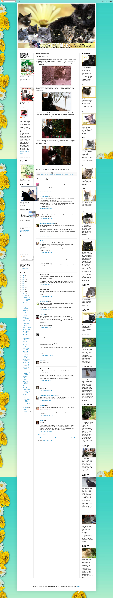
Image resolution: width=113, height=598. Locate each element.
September (26, 411)
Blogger (78, 586)
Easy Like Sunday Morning (25, 307)
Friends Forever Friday (27, 314)
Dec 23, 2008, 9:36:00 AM (46, 296)
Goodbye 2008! (26, 297)
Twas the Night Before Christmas (26, 322)
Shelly (41, 420)
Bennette (42, 174)
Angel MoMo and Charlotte (46, 385)
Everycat (42, 314)
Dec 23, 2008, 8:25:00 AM (46, 236)
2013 (23, 283)
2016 (23, 277)
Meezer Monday (27, 327)
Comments (25, 259)
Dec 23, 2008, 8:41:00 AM (46, 270)
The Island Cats (44, 301)
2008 (23, 293)
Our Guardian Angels (48, 48)
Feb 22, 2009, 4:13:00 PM (46, 431)
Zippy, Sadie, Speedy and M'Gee (48, 395)
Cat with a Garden (44, 196)
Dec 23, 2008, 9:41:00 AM (46, 309)
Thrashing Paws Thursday (27, 392)
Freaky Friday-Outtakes (26, 360)
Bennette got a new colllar (50, 174)
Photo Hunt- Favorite (26, 357)
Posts (23, 256)
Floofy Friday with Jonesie (26, 388)
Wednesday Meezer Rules (26, 369)
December (25, 295)
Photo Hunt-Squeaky (26, 311)
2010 (23, 289)
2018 (23, 275)
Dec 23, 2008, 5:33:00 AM (46, 192)
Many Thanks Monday (26, 349)
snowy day (71, 174)
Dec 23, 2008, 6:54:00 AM (46, 218)
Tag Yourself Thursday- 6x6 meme (26, 364)
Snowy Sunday (26, 329)
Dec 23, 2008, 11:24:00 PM (46, 400)
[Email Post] (52, 172)
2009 (23, 291)
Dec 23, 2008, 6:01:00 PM (46, 380)
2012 (23, 285)
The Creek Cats (44, 240)
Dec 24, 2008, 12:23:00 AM (46, 415)
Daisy (41, 360)
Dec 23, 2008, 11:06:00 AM (46, 355)
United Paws (76, 48)
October (25, 409)
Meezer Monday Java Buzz (27, 404)
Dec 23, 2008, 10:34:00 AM (46, 327)
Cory (23, 117)
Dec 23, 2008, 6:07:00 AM (46, 208)
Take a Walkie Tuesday (26, 300)
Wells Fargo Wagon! (26, 303)
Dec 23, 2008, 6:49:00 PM (46, 390)
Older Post (73, 438)
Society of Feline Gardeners (35, 48)
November (25, 407)
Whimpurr (42, 405)
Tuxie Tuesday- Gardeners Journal (26, 373)
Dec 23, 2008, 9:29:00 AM (46, 284)
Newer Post (39, 438)
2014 (23, 281)
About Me (25, 48)
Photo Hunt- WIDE (26, 332)
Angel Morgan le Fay (59, 48)
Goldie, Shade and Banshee (47, 223)
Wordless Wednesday (26, 342)
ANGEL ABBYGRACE (45, 332)
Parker (42, 213)
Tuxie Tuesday (26, 325)
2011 (23, 287)
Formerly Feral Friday (26, 335)
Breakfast (25, 385)
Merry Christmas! (26, 318)
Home (20, 48)
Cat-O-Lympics (84, 48)
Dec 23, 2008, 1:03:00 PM (46, 364)
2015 (23, 279)
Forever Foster (44, 182)
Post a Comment (42, 434)
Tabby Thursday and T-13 (27, 339)
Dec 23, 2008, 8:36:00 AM (46, 252)
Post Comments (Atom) (48, 440)
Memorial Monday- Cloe (26, 378)
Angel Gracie (68, 48)
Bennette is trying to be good (62, 174)
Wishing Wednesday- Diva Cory (26, 396)
